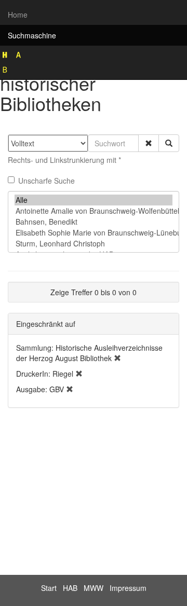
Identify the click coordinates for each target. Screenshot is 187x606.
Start (49, 588)
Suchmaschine (32, 35)
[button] (148, 143)
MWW (93, 588)
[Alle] (93, 200)
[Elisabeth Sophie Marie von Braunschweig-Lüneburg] (93, 232)
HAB (70, 588)
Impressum (128, 588)
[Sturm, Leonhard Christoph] (93, 243)
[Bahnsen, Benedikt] (93, 221)
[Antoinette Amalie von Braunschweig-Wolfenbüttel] (93, 210)
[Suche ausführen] (168, 143)
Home (18, 14)
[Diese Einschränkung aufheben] (117, 358)
